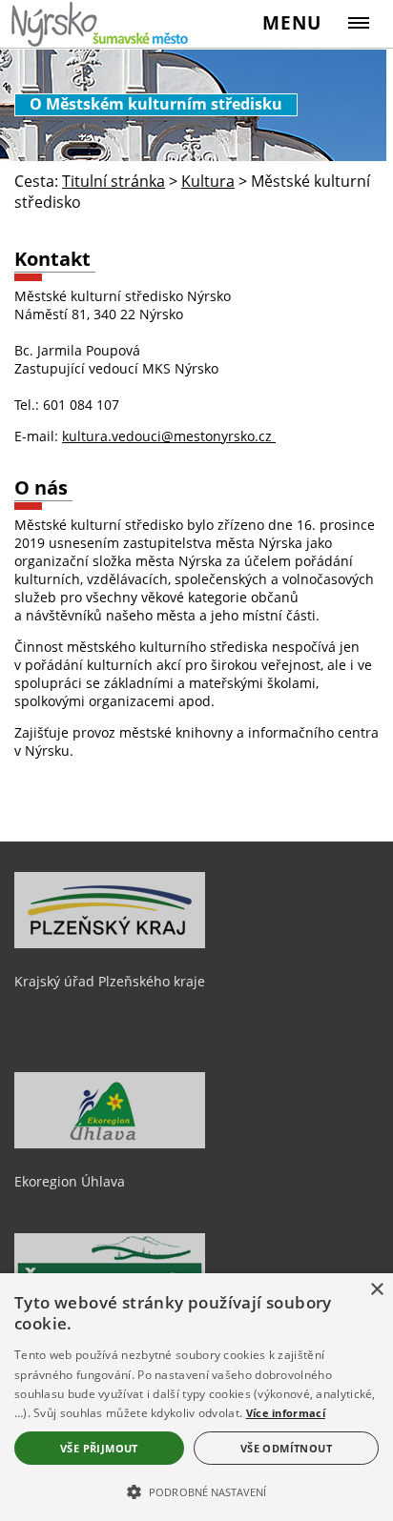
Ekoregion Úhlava (69, 1181)
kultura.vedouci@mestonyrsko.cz (169, 436)
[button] (196, 1490)
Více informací (285, 1413)
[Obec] (100, 24)
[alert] (196, 1397)
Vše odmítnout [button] (286, 1448)
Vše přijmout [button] (99, 1448)
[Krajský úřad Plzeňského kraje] (109, 943)
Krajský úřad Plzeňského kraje (109, 981)
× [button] (376, 1290)
